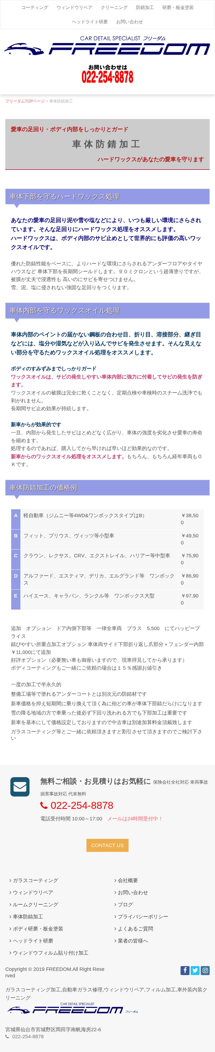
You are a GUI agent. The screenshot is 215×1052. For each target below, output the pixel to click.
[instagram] (205, 970)
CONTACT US (107, 845)
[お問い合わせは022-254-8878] (107, 82)
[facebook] (185, 970)
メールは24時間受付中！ (135, 818)
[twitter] (195, 970)
